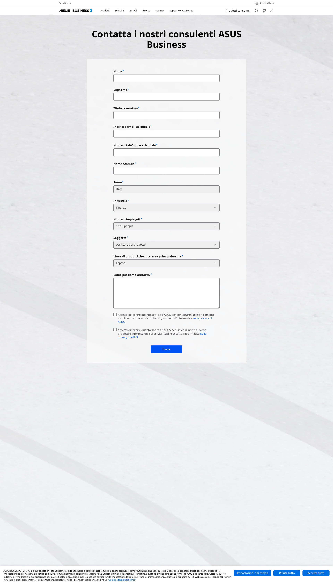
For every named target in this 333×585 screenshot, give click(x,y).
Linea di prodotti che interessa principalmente (147, 256)
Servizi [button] (133, 10)
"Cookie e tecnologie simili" (122, 579)
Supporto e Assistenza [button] (181, 10)
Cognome (120, 90)
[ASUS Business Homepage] (75, 10)
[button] (256, 10)
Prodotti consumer (238, 10)
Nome (117, 71)
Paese (117, 182)
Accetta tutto (316, 573)
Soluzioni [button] (119, 10)
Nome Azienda (124, 164)
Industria (120, 201)
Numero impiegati (126, 219)
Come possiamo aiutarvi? (131, 275)
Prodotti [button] (105, 10)
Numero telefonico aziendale (134, 145)
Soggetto (120, 238)
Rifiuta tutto (287, 573)
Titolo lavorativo (125, 108)
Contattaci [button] (267, 3)
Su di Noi (65, 3)
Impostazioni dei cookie (252, 573)
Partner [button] (160, 10)
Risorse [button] (146, 10)
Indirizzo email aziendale (131, 127)
